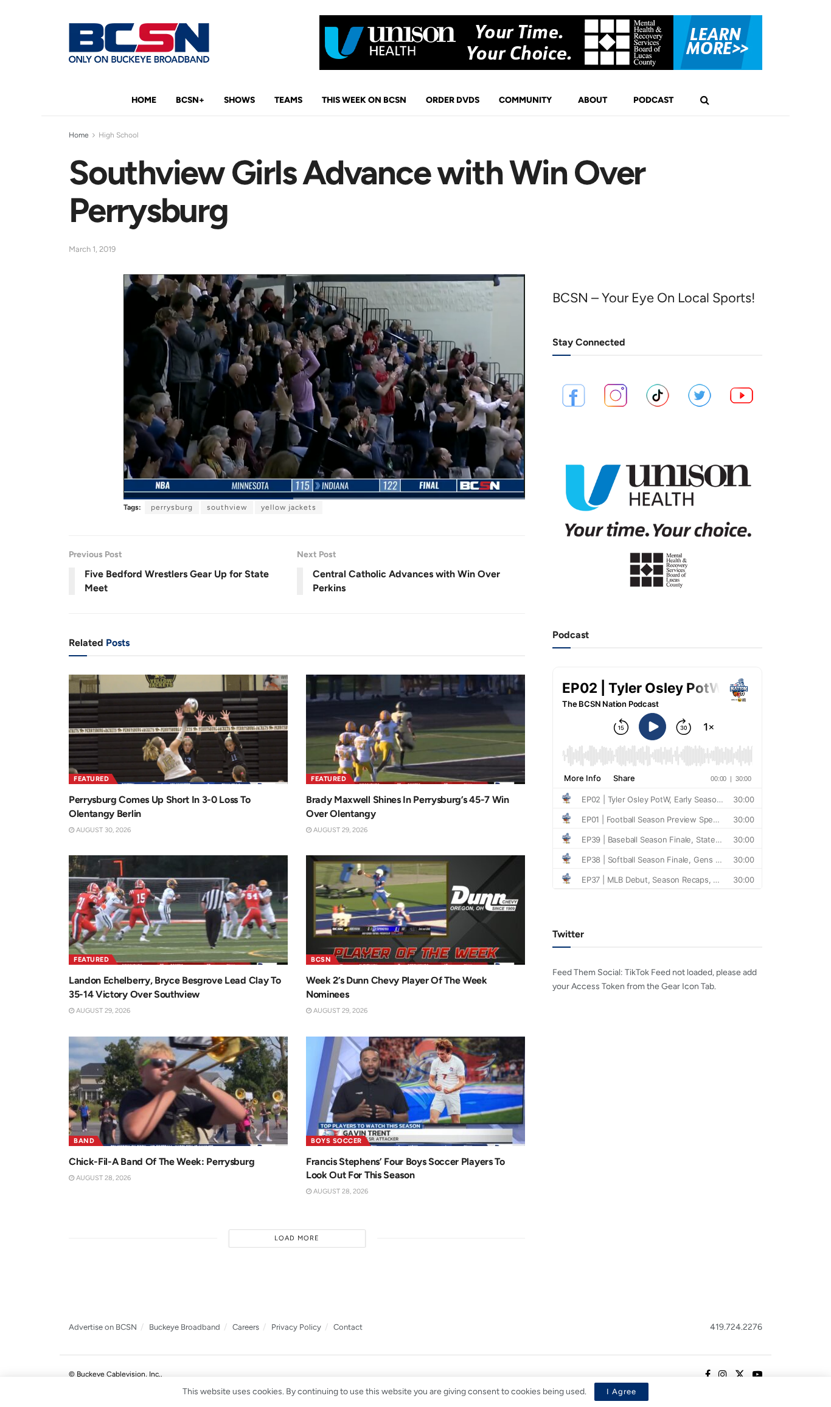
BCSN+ (190, 100)
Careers (245, 1327)
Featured (91, 779)
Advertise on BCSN (103, 1327)
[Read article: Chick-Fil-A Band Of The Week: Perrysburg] (178, 1091)
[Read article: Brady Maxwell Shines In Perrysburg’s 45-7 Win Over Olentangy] (415, 729)
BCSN (321, 960)
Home (143, 100)
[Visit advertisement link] (540, 42)
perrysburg (172, 507)
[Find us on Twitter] (740, 1374)
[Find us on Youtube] (757, 1374)
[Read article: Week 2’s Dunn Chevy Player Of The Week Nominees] (415, 910)
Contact (348, 1327)
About (592, 100)
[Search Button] (704, 100)
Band (84, 1141)
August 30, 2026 (102, 830)
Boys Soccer (336, 1141)
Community (525, 100)
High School (119, 135)
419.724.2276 (736, 1327)
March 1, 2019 (92, 249)
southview (227, 507)
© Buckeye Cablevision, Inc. (115, 1374)
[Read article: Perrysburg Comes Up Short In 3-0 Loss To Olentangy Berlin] (178, 729)
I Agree (621, 1391)
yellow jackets (288, 507)
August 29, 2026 (339, 830)
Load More (296, 1238)
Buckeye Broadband (184, 1327)
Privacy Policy (296, 1327)
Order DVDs (452, 100)
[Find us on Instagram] (722, 1374)
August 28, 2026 (102, 1178)
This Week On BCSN (364, 100)
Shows (239, 100)
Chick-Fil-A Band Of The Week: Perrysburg (161, 1161)
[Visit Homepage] (139, 43)
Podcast (653, 100)
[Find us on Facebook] (708, 1374)
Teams (288, 100)
